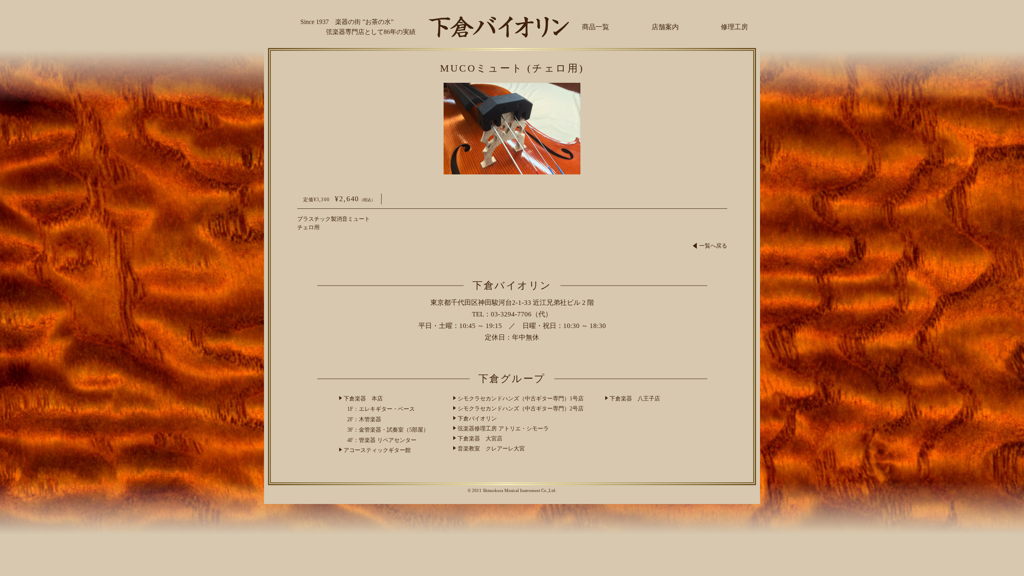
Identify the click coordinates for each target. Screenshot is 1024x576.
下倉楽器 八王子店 (635, 399)
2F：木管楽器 (364, 419)
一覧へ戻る (713, 246)
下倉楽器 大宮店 (480, 439)
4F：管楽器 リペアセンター (381, 440)
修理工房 (734, 27)
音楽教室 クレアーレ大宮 (491, 449)
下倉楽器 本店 (363, 399)
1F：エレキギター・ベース (381, 409)
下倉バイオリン (477, 419)
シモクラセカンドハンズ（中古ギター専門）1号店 (521, 399)
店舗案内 (665, 27)
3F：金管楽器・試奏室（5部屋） (388, 430)
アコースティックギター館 (377, 450)
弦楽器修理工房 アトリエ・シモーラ (503, 429)
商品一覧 (595, 27)
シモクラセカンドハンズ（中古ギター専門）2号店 (521, 409)
